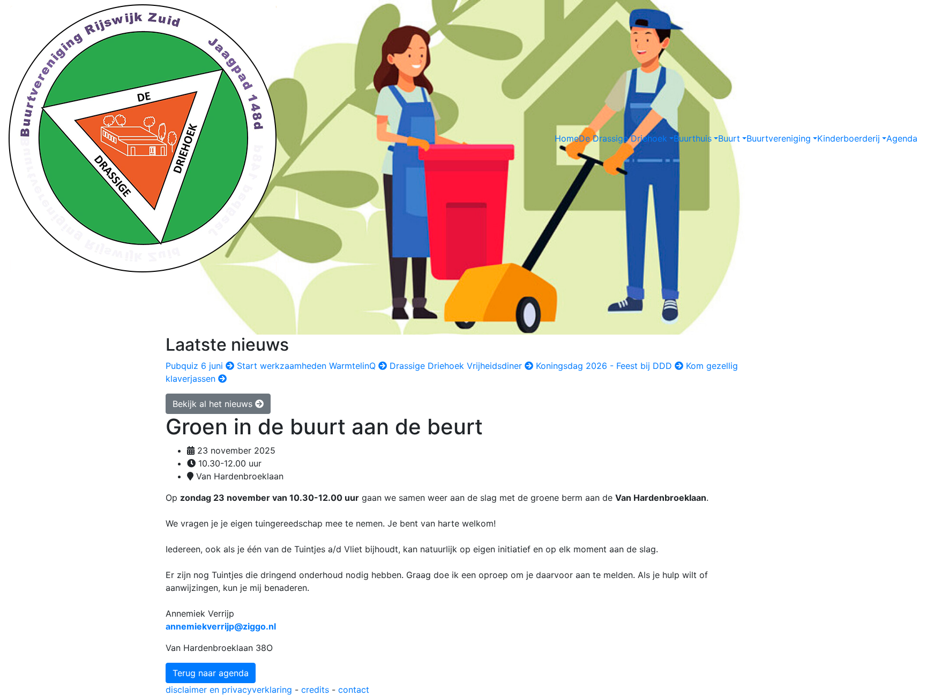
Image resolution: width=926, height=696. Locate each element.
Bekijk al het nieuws (214, 403)
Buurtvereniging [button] (778, 138)
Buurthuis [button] (693, 138)
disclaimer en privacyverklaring (229, 689)
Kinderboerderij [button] (848, 138)
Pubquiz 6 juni (196, 365)
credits (315, 689)
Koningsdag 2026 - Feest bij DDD (605, 365)
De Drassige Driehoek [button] (623, 138)
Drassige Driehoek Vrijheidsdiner (457, 365)
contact (353, 689)
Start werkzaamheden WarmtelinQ (307, 365)
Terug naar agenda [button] (211, 673)
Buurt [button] (729, 138)
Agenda (901, 138)
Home (567, 138)
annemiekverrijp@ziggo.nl (221, 626)
